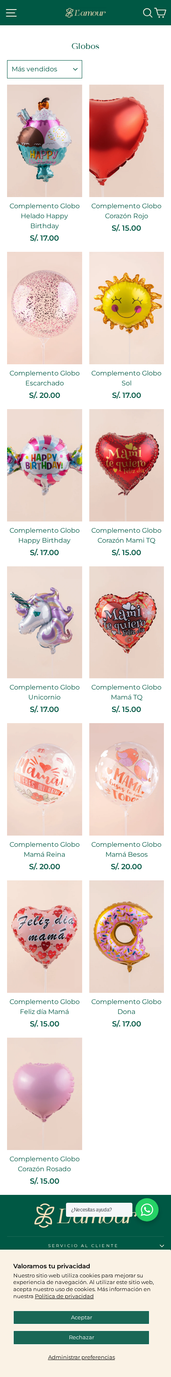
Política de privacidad (64, 1296)
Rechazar (81, 1337)
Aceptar (81, 1317)
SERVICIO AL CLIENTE (83, 1245)
